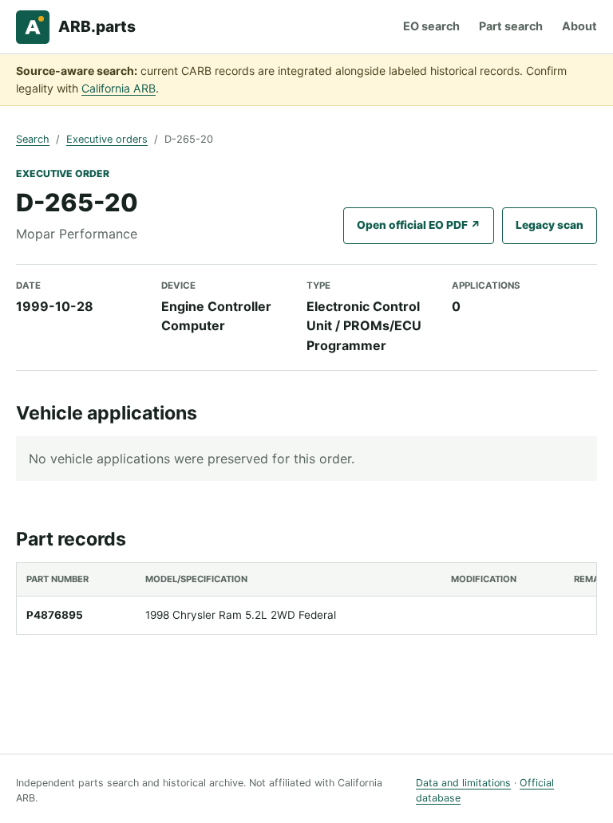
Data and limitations (463, 783)
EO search (431, 26)
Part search (511, 26)
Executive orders (107, 139)
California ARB (118, 88)
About (579, 26)
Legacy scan (549, 225)
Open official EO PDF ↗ (419, 225)
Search (32, 139)
